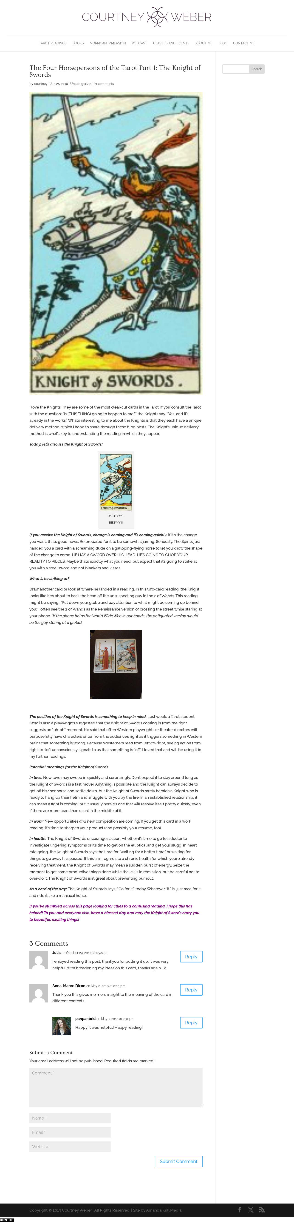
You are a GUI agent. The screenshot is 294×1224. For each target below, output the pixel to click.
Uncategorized (81, 84)
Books (78, 43)
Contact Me (243, 43)
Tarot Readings (53, 43)
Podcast (139, 43)
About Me (203, 43)
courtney (41, 84)
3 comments (104, 84)
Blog (222, 43)
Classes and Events (171, 43)
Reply (191, 956)
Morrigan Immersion (108, 43)
